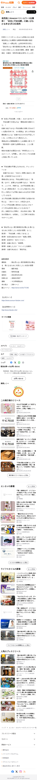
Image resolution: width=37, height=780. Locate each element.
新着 (2, 7)
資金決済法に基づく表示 (11, 766)
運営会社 (5, 750)
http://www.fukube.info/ (9, 310)
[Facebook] (11, 363)
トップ (4, 727)
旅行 (19, 7)
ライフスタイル (6, 350)
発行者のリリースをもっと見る (18, 475)
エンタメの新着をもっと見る (19, 562)
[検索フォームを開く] (19, 2)
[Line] (19, 363)
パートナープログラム (10, 754)
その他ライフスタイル (27, 354)
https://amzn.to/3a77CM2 (20, 288)
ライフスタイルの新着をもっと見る (18, 645)
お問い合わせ (18, 378)
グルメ (15, 7)
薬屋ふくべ (6, 29)
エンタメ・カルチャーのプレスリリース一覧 (23, 727)
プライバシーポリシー (10, 762)
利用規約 (5, 758)
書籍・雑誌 (13, 354)
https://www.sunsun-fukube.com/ (13, 300)
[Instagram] (20, 771)
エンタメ (8, 7)
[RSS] (24, 771)
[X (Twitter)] (15, 363)
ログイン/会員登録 (29, 2)
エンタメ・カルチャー (17, 346)
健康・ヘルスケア (7, 358)
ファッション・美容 (29, 7)
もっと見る (31, 486)
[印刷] (23, 363)
